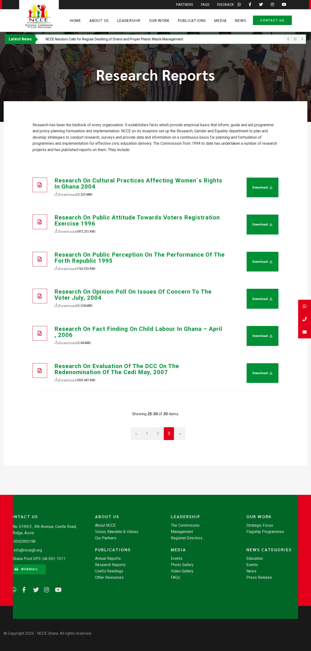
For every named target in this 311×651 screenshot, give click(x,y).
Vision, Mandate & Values (116, 532)
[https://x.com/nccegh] (34, 589)
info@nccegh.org (28, 550)
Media (220, 20)
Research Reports (110, 565)
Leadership (129, 20)
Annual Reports (108, 559)
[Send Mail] (304, 332)
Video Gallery (182, 571)
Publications (192, 20)
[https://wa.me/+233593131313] (12, 589)
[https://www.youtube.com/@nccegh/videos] (56, 589)
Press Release (259, 577)
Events (176, 559)
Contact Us (272, 20)
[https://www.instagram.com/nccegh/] (45, 589)
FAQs (205, 5)
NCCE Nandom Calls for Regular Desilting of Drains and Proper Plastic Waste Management (114, 39)
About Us (99, 20)
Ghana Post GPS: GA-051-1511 (39, 558)
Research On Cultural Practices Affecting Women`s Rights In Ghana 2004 (138, 183)
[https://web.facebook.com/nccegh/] (23, 589)
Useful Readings (109, 571)
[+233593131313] (304, 306)
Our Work (159, 20)
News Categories (269, 549)
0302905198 (24, 541)
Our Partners (105, 538)
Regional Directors (186, 538)
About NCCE (105, 525)
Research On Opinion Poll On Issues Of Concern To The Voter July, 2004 (133, 294)
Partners (184, 5)
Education (254, 559)
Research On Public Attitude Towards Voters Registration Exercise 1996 (137, 220)
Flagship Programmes (265, 532)
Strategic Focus (259, 525)
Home (75, 20)
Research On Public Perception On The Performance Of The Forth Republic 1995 (139, 257)
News (240, 20)
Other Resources (109, 577)
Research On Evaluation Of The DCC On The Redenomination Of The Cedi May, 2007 (116, 369)
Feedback (225, 5)
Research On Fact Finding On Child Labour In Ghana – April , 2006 (138, 332)
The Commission (185, 525)
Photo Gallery (182, 565)
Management (182, 532)
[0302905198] (304, 319)
